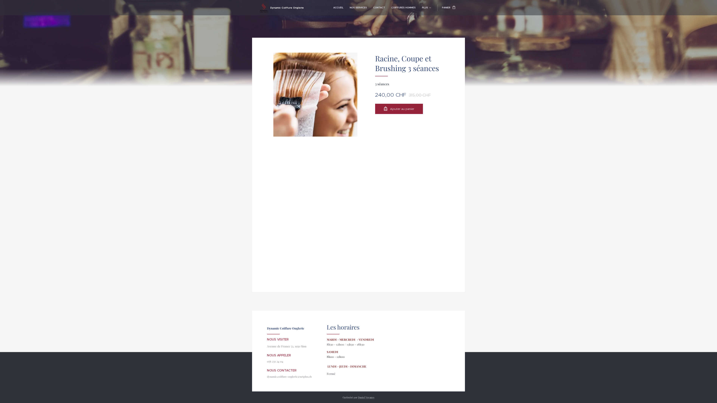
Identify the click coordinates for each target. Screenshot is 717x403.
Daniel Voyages (366, 397)
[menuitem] (338, 7)
